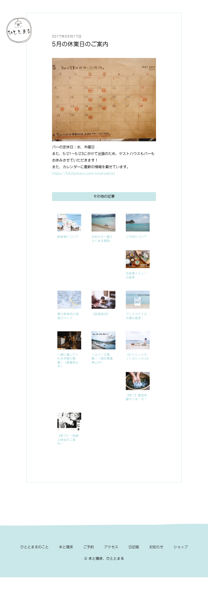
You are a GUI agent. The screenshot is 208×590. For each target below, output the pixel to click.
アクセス (111, 547)
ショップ (181, 547)
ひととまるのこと (34, 547)
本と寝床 (66, 547)
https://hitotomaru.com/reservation (83, 173)
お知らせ (156, 547)
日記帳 (133, 547)
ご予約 (88, 547)
